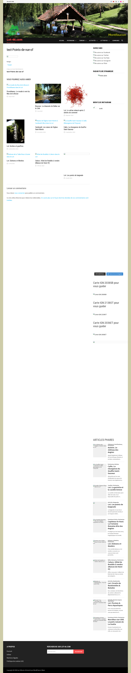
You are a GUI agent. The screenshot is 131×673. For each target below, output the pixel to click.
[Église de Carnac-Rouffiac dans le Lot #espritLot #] (98, 206)
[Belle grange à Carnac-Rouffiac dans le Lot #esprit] (109, 205)
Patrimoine (70, 40)
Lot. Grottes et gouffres (15, 146)
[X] (116, 1)
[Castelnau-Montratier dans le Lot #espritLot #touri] (119, 122)
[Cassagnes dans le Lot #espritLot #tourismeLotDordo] (119, 177)
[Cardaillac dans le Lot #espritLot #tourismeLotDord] (119, 252)
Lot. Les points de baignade (73, 175)
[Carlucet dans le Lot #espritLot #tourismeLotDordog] (119, 227)
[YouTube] (113, 1)
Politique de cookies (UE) (15, 661)
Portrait (9, 651)
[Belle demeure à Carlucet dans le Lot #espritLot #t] (109, 232)
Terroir (81, 40)
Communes (115, 40)
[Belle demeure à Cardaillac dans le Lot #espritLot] (98, 257)
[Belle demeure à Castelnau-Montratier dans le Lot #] (109, 127)
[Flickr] (121, 1)
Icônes (9, 654)
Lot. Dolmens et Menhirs (15, 161)
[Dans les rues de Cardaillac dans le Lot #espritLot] (109, 254)
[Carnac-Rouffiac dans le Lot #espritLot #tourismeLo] (119, 203)
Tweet (9, 64)
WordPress (36, 670)
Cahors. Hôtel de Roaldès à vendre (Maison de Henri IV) (47, 162)
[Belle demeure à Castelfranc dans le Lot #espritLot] (109, 155)
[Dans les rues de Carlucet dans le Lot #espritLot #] (98, 229)
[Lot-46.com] (65, 20)
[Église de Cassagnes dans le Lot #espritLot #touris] (109, 181)
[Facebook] (111, 1)
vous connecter (20, 193)
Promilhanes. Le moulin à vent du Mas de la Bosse (18, 92)
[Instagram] (119, 1)
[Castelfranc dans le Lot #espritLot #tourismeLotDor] (119, 150)
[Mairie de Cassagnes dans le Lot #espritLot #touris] (98, 181)
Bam (43, 670)
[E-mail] (123, 1)
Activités (92, 40)
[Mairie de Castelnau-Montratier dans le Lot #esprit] (98, 126)
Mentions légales (12, 658)
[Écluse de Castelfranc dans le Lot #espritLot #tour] (98, 153)
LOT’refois (104, 40)
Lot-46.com (14, 39)
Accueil (61, 40)
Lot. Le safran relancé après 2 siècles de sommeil (74, 111)
